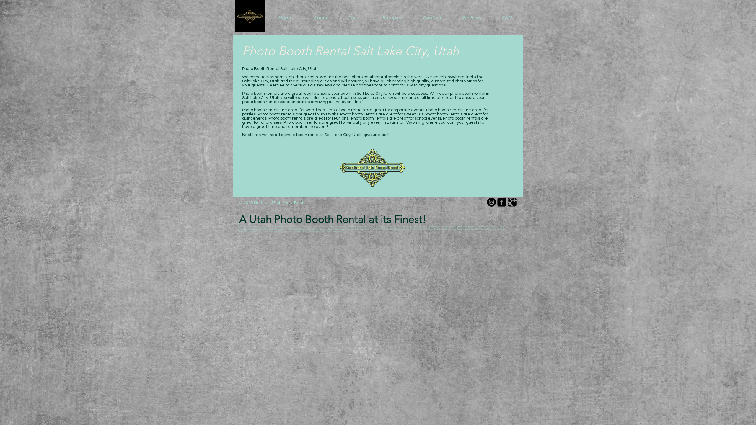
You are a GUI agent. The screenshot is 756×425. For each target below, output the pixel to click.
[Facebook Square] (501, 202)
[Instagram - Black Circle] (491, 202)
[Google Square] (512, 202)
